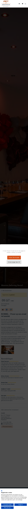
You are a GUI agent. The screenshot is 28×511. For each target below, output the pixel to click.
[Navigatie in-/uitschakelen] (25, 3)
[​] (22, 3)
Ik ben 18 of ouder (14, 257)
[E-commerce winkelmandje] (19, 3)
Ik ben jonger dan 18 (14, 262)
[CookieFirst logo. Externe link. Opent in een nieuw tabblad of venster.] (1, 491)
